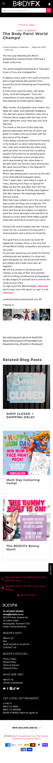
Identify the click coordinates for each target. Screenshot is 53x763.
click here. (8, 292)
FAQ (5, 641)
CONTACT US (9, 647)
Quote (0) (50, 570)
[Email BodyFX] (4, 689)
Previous (23, 25)
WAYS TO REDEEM (12, 709)
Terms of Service (11, 665)
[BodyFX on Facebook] (7, 689)
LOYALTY (7, 703)
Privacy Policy (9, 659)
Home (20, 30)
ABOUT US (8, 638)
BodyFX (15, 736)
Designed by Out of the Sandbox (33, 736)
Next (32, 25)
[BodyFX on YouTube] (17, 689)
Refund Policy (9, 662)
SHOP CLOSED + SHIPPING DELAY (20, 415)
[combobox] (23, 10)
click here (43, 286)
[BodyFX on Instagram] (11, 689)
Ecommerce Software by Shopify (26, 739)
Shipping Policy (10, 668)
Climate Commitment (13, 682)
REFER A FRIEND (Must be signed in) (20, 712)
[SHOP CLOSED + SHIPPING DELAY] (26, 387)
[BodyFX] (26, 4)
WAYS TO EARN (10, 706)
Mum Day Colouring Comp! (23, 481)
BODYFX (31, 30)
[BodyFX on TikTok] (14, 689)
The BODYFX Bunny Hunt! (22, 547)
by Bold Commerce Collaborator (16, 47)
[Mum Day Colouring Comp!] (26, 453)
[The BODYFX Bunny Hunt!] (26, 519)
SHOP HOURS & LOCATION (16, 644)
